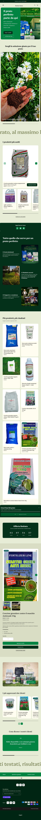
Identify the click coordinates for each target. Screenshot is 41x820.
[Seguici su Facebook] (24, 228)
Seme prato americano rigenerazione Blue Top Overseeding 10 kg (9, 351)
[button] (3, 5)
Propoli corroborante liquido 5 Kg (23, 205)
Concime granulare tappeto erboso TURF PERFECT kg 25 (11, 416)
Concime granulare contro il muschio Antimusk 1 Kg (23, 713)
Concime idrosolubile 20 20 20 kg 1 (29, 409)
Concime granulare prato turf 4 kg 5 (8, 712)
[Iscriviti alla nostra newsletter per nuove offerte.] (19, 794)
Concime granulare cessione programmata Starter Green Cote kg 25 (14, 184)
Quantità (4, 636)
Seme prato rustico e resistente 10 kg (9, 448)
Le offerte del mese (8, 36)
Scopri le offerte (31, 682)
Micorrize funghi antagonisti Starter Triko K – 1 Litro (29, 384)
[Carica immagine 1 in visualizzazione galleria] (7, 606)
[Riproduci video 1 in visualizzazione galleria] (16, 606)
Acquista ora (20, 647)
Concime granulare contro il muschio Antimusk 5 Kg (29, 449)
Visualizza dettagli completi (20, 650)
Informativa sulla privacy (7, 808)
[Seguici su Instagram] (17, 228)
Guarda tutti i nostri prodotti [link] (20, 216)
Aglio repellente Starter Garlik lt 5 (8, 205)
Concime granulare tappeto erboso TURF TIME (10, 377)
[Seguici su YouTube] (20, 228)
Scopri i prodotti (8, 32)
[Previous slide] (5, 575)
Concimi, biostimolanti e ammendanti (12, 119)
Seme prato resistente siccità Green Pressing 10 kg (29, 343)
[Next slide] (36, 575)
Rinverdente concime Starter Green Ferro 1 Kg (15, 500)
